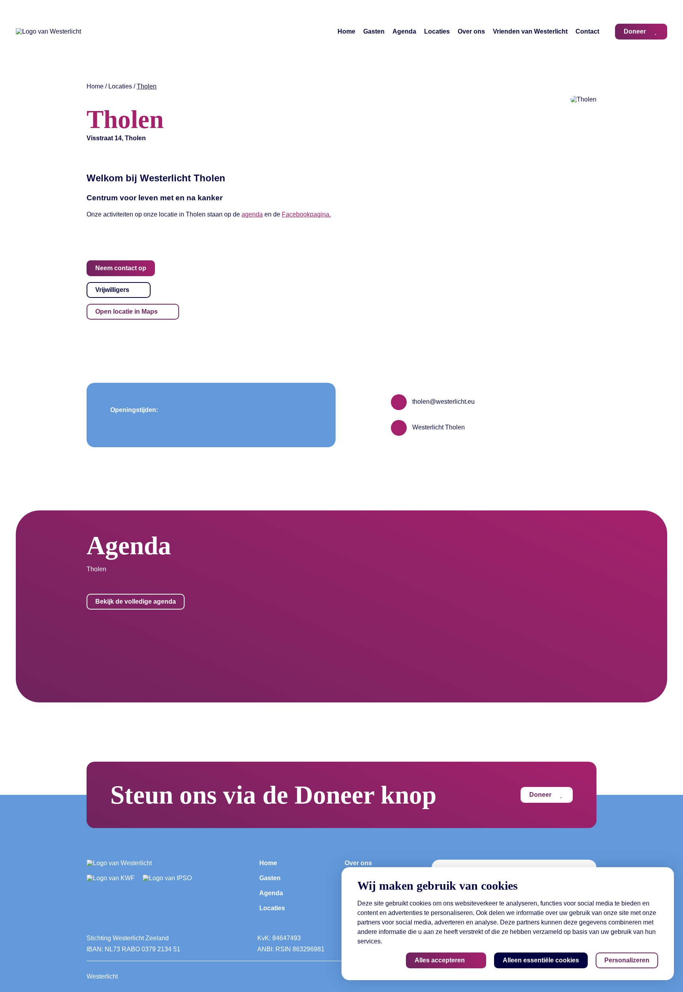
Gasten (374, 31)
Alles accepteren (440, 960)
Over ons (471, 31)
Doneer (540, 794)
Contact (587, 31)
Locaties (437, 31)
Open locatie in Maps (126, 311)
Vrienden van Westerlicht (530, 31)
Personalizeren (626, 960)
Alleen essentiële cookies (541, 960)
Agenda (404, 31)
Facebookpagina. (306, 214)
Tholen (147, 86)
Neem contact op (120, 268)
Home (346, 31)
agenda (252, 214)
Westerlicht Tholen (438, 427)
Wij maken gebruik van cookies (437, 885)
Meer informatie (405, 941)
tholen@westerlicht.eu (443, 401)
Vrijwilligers (112, 289)
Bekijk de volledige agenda (135, 601)
